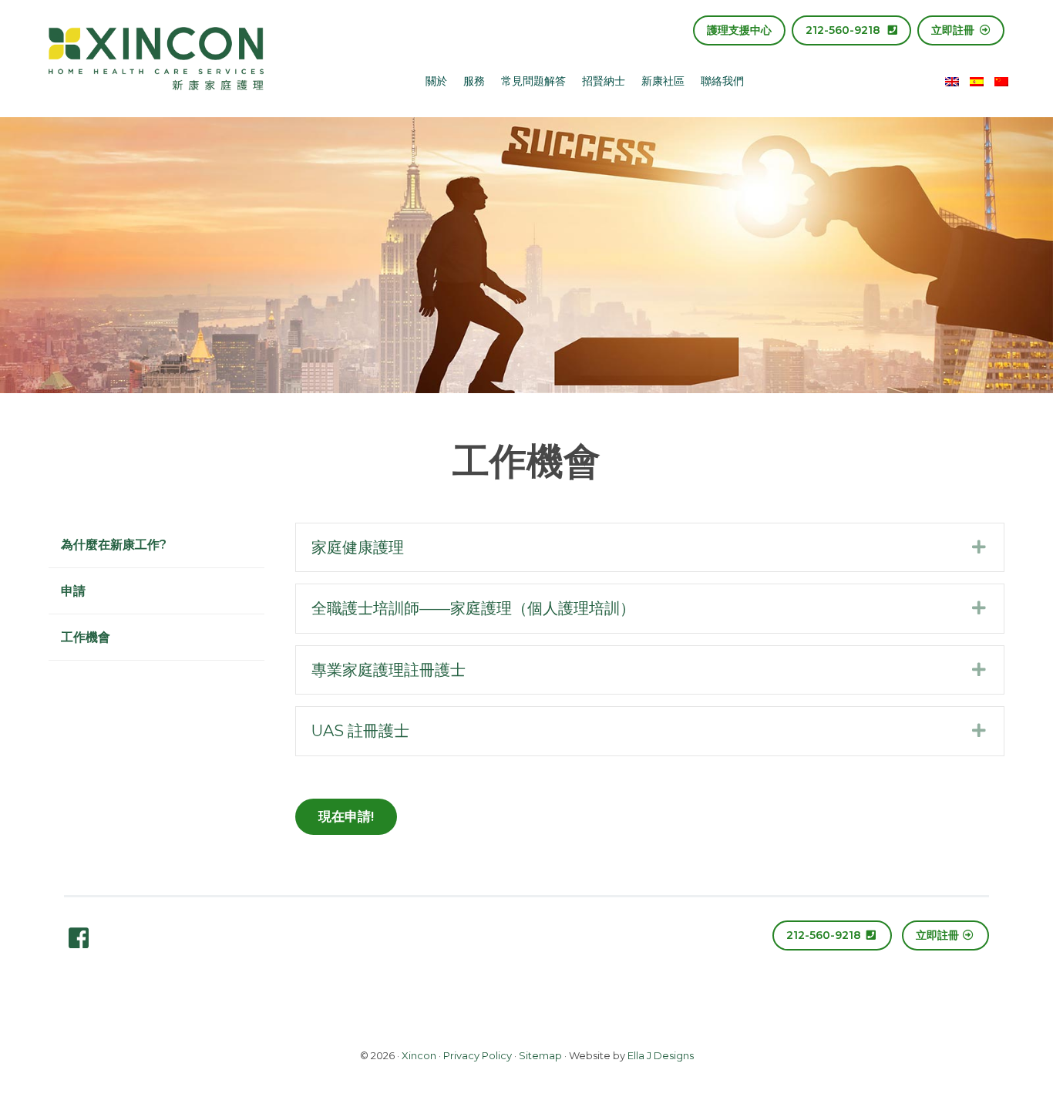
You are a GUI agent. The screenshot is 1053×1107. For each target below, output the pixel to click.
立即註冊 (954, 30)
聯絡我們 (722, 81)
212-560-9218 (844, 30)
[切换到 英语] (952, 80)
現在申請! (346, 816)
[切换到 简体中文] (1001, 80)
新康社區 (663, 81)
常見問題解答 (533, 81)
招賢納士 (603, 81)
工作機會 (85, 637)
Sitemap (540, 1055)
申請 (73, 591)
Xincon (419, 1055)
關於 (436, 81)
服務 (474, 81)
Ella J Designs (660, 1055)
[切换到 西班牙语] (976, 80)
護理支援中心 (739, 30)
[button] (650, 547)
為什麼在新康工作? (114, 544)
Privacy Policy (477, 1055)
